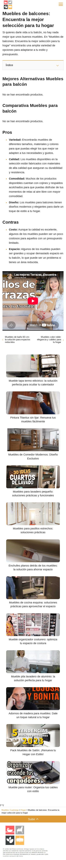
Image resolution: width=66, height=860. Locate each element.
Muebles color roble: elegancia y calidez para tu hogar (49, 339)
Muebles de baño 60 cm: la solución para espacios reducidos (17, 339)
